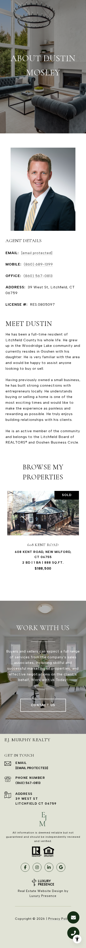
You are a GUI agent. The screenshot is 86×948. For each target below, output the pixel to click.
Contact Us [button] (43, 705)
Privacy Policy (59, 919)
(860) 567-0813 (38, 276)
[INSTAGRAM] (37, 867)
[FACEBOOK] (25, 867)
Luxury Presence (43, 896)
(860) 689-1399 (38, 264)
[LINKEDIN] (49, 867)
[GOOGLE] (60, 867)
